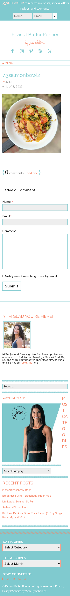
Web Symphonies (35, 590)
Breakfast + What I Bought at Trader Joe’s (26, 495)
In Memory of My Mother (16, 489)
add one (32, 173)
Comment (9, 231)
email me (27, 362)
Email (7, 216)
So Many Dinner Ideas (15, 507)
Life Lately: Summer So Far (18, 501)
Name (7, 201)
